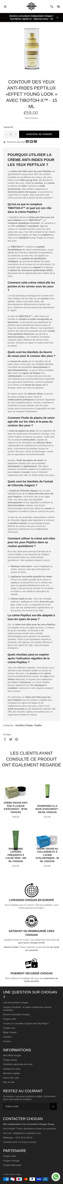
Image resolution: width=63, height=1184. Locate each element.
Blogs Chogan (10, 1032)
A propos (7, 1037)
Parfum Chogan (15, 1174)
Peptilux (38, 725)
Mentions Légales (11, 1073)
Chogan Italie (9, 1156)
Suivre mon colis (11, 1077)
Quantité (8, 127)
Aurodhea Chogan (24, 725)
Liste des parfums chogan (15, 1002)
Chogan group (10, 1060)
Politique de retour (12, 1069)
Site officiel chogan (12, 1055)
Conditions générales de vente (18, 1064)
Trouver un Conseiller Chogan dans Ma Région (26, 1023)
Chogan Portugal (11, 1160)
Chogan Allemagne (12, 1165)
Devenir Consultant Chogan (16, 1014)
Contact (7, 1041)
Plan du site (8, 1082)
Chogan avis (9, 1028)
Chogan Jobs (9, 1019)
